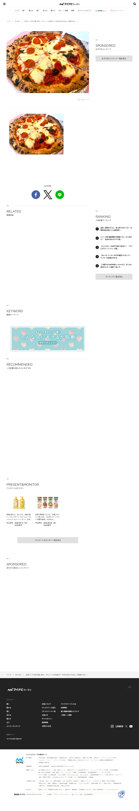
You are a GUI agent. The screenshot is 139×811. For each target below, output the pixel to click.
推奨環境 (45, 722)
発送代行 (67, 789)
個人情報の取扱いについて (70, 711)
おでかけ (17, 21)
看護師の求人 (73, 783)
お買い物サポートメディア (113, 775)
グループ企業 (79, 794)
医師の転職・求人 (96, 783)
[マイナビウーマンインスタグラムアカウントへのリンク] (112, 726)
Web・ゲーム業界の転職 (53, 781)
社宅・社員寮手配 (98, 789)
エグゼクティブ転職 (99, 781)
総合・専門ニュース (59, 770)
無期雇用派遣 (117, 783)
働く (24, 10)
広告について (46, 704)
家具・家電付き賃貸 (44, 777)
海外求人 (96, 758)
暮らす (53, 10)
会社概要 (49, 794)
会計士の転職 (111, 781)
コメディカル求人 (84, 783)
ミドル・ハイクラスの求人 (109, 758)
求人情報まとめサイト (45, 770)
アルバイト (42, 760)
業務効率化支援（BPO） (55, 789)
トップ (17, 10)
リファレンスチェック (111, 789)
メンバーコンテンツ (84, 10)
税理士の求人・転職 (44, 783)
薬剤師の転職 (63, 783)
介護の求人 (42, 786)
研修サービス (42, 789)
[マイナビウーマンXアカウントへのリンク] (126, 726)
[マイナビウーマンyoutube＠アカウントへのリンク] (130, 726)
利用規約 (64, 708)
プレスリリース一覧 (48, 711)
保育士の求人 (108, 783)
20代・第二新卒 (67, 781)
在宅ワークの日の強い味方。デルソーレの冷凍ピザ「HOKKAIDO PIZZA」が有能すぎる (49, 21)
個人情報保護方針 (88, 794)
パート (49, 760)
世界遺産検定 (82, 772)
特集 (72, 10)
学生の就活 (42, 758)
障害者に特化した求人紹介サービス (78, 760)
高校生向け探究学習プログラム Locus (62, 766)
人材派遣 (41, 781)
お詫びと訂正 (46, 726)
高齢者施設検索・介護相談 (85, 777)
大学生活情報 (114, 770)
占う (60, 10)
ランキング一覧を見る (114, 277)
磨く (38, 10)
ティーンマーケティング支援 (99, 770)
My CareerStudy (73, 775)
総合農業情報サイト (94, 772)
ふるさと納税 (62, 775)
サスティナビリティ (65, 794)
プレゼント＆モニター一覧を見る (48, 540)
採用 (73, 794)
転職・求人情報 (87, 758)
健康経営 (74, 789)
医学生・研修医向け (75, 758)
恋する (45, 10)
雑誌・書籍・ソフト (58, 772)
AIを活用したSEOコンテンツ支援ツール (64, 777)
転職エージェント (86, 781)
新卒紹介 (76, 781)
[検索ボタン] (134, 4)
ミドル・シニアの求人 (59, 760)
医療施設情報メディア (97, 775)
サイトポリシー (47, 719)
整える (31, 10)
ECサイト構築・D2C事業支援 (47, 775)
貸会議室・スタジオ (85, 789)
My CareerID (84, 775)
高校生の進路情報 (44, 766)
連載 (66, 10)
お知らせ (45, 715)
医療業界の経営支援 (53, 786)
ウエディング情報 (71, 772)
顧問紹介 (55, 783)
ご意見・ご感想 (66, 715)
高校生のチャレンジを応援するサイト (78, 770)
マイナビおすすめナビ (14, 739)
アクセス (56, 794)
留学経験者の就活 (52, 758)
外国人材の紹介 (65, 786)
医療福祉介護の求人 (44, 762)
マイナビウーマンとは (68, 704)
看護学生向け (63, 758)
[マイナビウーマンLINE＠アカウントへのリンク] (119, 726)
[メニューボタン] (4, 4)
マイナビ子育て (106, 772)
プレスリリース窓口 (48, 708)
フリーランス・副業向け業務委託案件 (102, 760)
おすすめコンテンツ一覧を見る (114, 58)
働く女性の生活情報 (44, 772)
